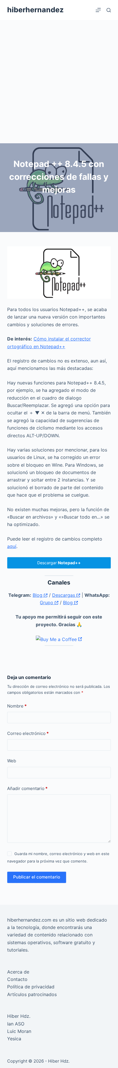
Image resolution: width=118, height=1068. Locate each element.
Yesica (14, 1038)
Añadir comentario (27, 788)
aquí (11, 546)
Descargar (59, 562)
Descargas (64, 595)
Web (11, 760)
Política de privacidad (30, 987)
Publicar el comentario (36, 877)
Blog (38, 595)
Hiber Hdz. (18, 1016)
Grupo (47, 602)
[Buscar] (109, 10)
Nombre (17, 706)
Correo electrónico (28, 733)
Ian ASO (15, 1024)
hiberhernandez (35, 9)
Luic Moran (19, 1031)
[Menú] (98, 10)
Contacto (17, 979)
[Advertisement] (59, 81)
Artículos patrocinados (32, 994)
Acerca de (18, 972)
